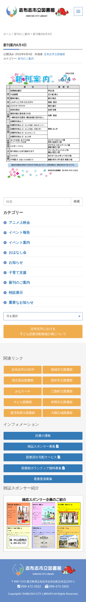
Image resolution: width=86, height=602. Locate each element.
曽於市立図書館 (62, 380)
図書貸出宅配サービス (42, 457)
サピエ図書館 (22, 402)
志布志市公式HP (22, 369)
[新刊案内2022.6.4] (43, 125)
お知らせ (16, 262)
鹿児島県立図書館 (22, 413)
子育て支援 (17, 272)
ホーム (7, 34)
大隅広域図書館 (62, 413)
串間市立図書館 (62, 402)
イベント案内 (19, 242)
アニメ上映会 (19, 222)
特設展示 (16, 292)
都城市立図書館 (62, 369)
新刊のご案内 (22, 34)
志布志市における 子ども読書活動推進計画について (43, 331)
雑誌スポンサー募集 (42, 446)
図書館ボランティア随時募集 (41, 468)
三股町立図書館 (62, 391)
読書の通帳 (43, 435)
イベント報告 (19, 232)
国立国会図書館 (23, 380)
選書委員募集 (43, 479)
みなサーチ (22, 391)
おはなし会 (17, 252)
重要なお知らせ (21, 302)
